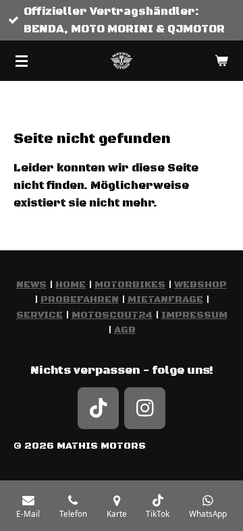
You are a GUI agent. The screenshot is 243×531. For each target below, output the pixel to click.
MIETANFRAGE (165, 300)
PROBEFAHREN (79, 300)
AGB (125, 330)
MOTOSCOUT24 (112, 315)
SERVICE (39, 315)
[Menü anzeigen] (21, 60)
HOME (70, 285)
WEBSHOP (200, 285)
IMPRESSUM (194, 315)
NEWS (31, 285)
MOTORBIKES (129, 285)
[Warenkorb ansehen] (221, 60)
